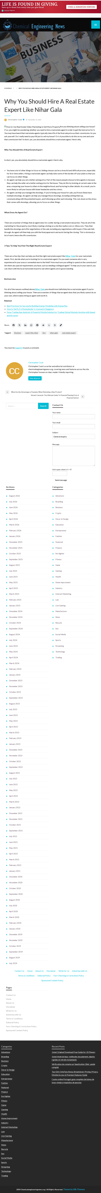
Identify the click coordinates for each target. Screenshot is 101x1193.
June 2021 (13, 842)
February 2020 (15, 923)
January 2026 (14, 536)
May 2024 (13, 652)
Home (30, 971)
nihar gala (54, 333)
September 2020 (16, 894)
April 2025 (13, 588)
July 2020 (13, 905)
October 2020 (15, 888)
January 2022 (14, 807)
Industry (58, 588)
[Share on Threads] (55, 325)
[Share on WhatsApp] (31, 325)
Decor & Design (61, 519)
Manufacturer (61, 611)
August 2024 (14, 634)
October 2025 (15, 553)
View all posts (35, 378)
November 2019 (15, 940)
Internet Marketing (63, 594)
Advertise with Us (79, 971)
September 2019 (16, 952)
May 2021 (13, 848)
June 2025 (13, 577)
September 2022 (16, 767)
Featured (59, 542)
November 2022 (15, 755)
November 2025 (15, 548)
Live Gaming (60, 605)
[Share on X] (19, 325)
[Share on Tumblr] (49, 325)
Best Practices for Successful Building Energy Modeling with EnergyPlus (37, 306)
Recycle (58, 623)
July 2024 (13, 640)
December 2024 (15, 611)
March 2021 (14, 859)
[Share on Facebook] (13, 325)
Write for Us (64, 971)
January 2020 (14, 929)
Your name (56, 412)
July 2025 (13, 571)
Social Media (60, 634)
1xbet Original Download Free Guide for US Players (73, 1052)
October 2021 (15, 825)
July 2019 (13, 963)
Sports (58, 640)
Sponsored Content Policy (52, 980)
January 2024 (14, 675)
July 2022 (13, 778)
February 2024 (15, 669)
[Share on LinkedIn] (25, 325)
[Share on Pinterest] (37, 325)
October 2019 (15, 946)
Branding (59, 502)
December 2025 (15, 542)
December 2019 (15, 934)
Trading (58, 657)
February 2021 (15, 865)
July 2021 (13, 836)
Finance (58, 548)
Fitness (58, 559)
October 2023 (15, 692)
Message (55, 444)
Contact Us (19, 971)
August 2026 (14, 496)
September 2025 (16, 559)
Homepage (8, 88)
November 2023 (15, 686)
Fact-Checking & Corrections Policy (68, 975)
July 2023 (13, 709)
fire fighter (59, 553)
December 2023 (15, 680)
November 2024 (15, 617)
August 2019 (14, 957)
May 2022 (13, 790)
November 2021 (15, 819)
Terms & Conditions (26, 975)
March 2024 (14, 663)
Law (57, 600)
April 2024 (13, 657)
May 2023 (13, 721)
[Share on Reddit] (43, 325)
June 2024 (13, 646)
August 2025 (14, 565)
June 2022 (13, 784)
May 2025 (13, 582)
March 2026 (14, 525)
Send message (61, 480)
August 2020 (14, 900)
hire (44, 333)
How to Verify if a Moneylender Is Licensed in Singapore (30, 309)
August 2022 (14, 773)
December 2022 (15, 750)
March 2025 (14, 594)
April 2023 (13, 727)
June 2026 (13, 507)
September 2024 (16, 628)
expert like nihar (31, 333)
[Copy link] (61, 325)
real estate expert (69, 333)
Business (17, 333)
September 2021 (16, 830)
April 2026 (13, 519)
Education (59, 525)
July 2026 (13, 502)
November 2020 (15, 882)
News (57, 617)
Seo (57, 628)
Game (57, 565)
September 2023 (16, 698)
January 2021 (14, 871)
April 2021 (13, 854)
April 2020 (13, 911)
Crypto (58, 513)
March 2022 (14, 802)
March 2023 (14, 732)
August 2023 (14, 704)
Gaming (58, 571)
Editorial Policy (44, 975)
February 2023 (15, 738)
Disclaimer (51, 971)
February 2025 (15, 600)
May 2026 (13, 513)
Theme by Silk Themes (74, 1189)
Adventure (59, 496)
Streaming (59, 646)
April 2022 (13, 796)
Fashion (58, 536)
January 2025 (14, 605)
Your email (56, 422)
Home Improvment (62, 582)
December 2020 (15, 877)
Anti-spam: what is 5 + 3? (62, 469)
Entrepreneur (60, 530)
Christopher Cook (15, 120)
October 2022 (15, 761)
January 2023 (14, 744)
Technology (60, 652)
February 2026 (15, 530)
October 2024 (15, 623)
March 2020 (14, 917)
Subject (55, 432)
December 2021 (15, 813)
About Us (39, 971)
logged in (19, 348)
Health (58, 577)
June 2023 (13, 715)
